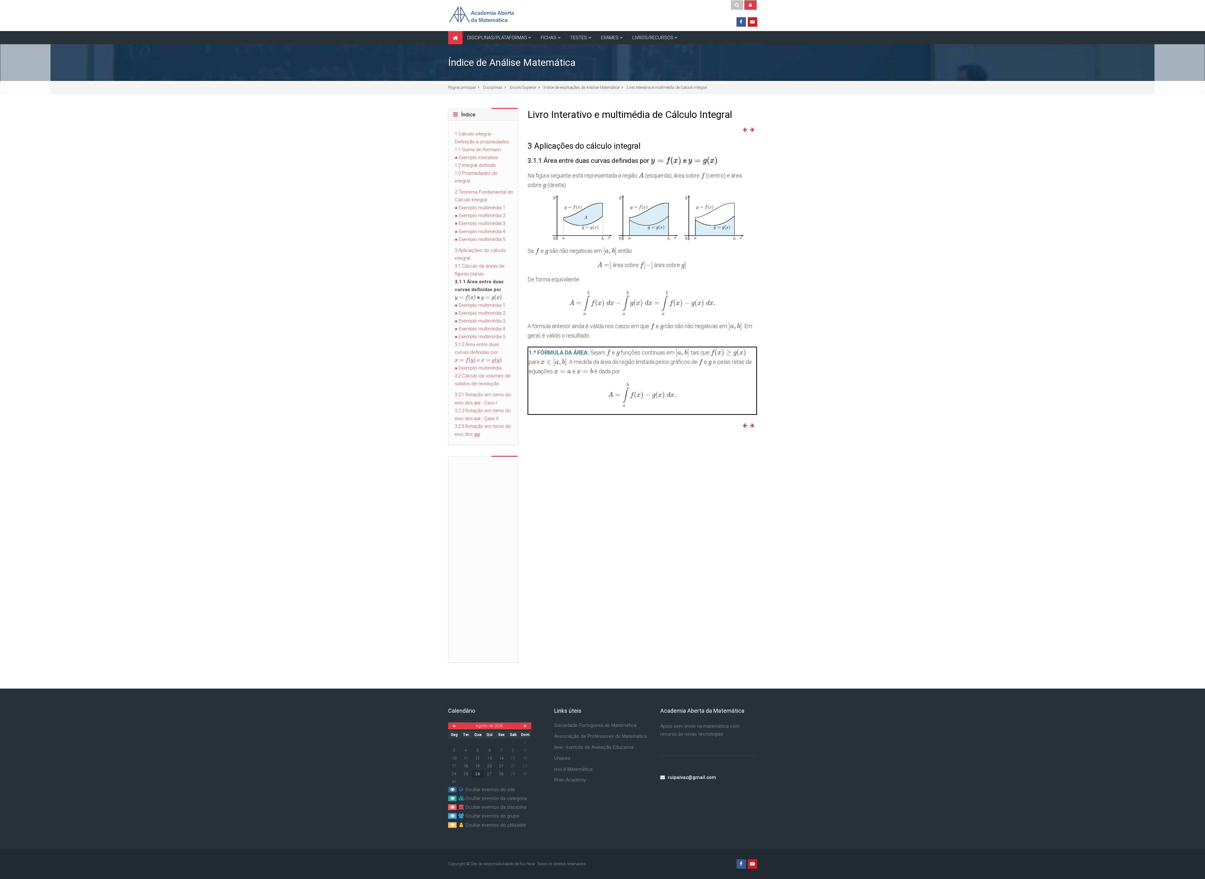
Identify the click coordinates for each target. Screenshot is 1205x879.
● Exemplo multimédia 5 (480, 239)
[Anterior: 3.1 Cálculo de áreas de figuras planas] (746, 130)
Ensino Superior (523, 87)
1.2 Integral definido (475, 165)
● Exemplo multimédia (478, 368)
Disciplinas (492, 87)
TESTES (578, 37)
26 (477, 774)
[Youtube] (752, 22)
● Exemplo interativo (476, 157)
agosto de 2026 (489, 725)
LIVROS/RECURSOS (652, 37)
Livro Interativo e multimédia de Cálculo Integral (667, 87)
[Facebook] (741, 22)
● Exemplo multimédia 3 (480, 223)
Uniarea (562, 758)
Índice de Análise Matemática (512, 62)
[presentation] (666, 160)
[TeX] (642, 217)
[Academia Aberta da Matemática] (481, 15)
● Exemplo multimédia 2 (480, 215)
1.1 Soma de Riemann (478, 149)
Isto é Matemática (573, 769)
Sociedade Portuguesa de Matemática (595, 725)
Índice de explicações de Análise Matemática (581, 87)
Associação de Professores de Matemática (600, 736)
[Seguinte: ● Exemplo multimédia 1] (753, 130)
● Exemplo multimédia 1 (480, 207)
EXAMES (610, 37)
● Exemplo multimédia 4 (480, 231)
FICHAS (548, 37)
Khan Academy (570, 780)
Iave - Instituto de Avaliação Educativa (593, 747)
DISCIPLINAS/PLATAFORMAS (497, 37)
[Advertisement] (642, 483)
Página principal (462, 87)
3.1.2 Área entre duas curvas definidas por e (478, 352)
